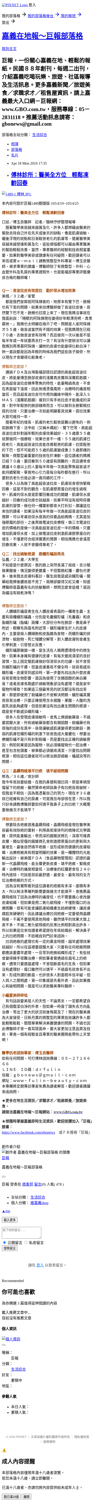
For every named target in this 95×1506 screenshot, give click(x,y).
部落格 (16, 150)
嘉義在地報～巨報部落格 (42, 36)
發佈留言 (10, 1248)
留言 (38, 1184)
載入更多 (10, 1220)
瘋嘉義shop (39, 1203)
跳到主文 (9, 49)
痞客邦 (27, 1184)
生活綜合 (39, 135)
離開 (27, 1497)
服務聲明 (49, 1441)
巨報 (5, 1158)
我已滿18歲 (11, 1497)
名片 (14, 155)
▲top (6, 1211)
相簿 (14, 144)
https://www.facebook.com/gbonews (28, 1132)
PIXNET (21, 1437)
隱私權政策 (81, 1437)
